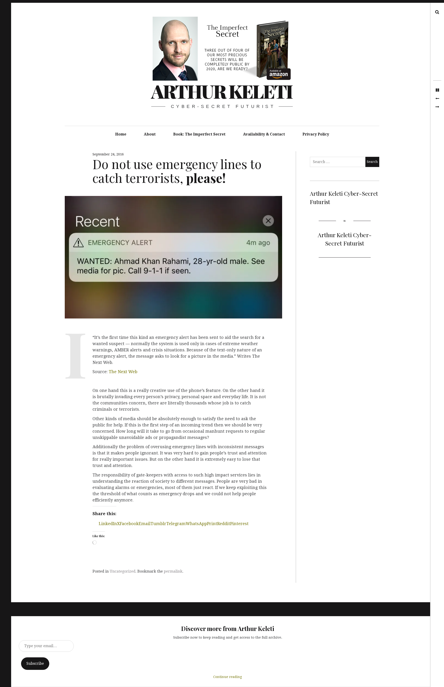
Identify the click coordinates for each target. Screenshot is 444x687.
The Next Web (123, 371)
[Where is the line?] (437, 107)
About (150, 134)
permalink (173, 571)
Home (120, 134)
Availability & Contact (264, 134)
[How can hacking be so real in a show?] (437, 99)
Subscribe (35, 663)
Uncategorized (123, 571)
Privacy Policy (315, 134)
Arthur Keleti (221, 91)
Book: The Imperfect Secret (199, 134)
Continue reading (227, 677)
